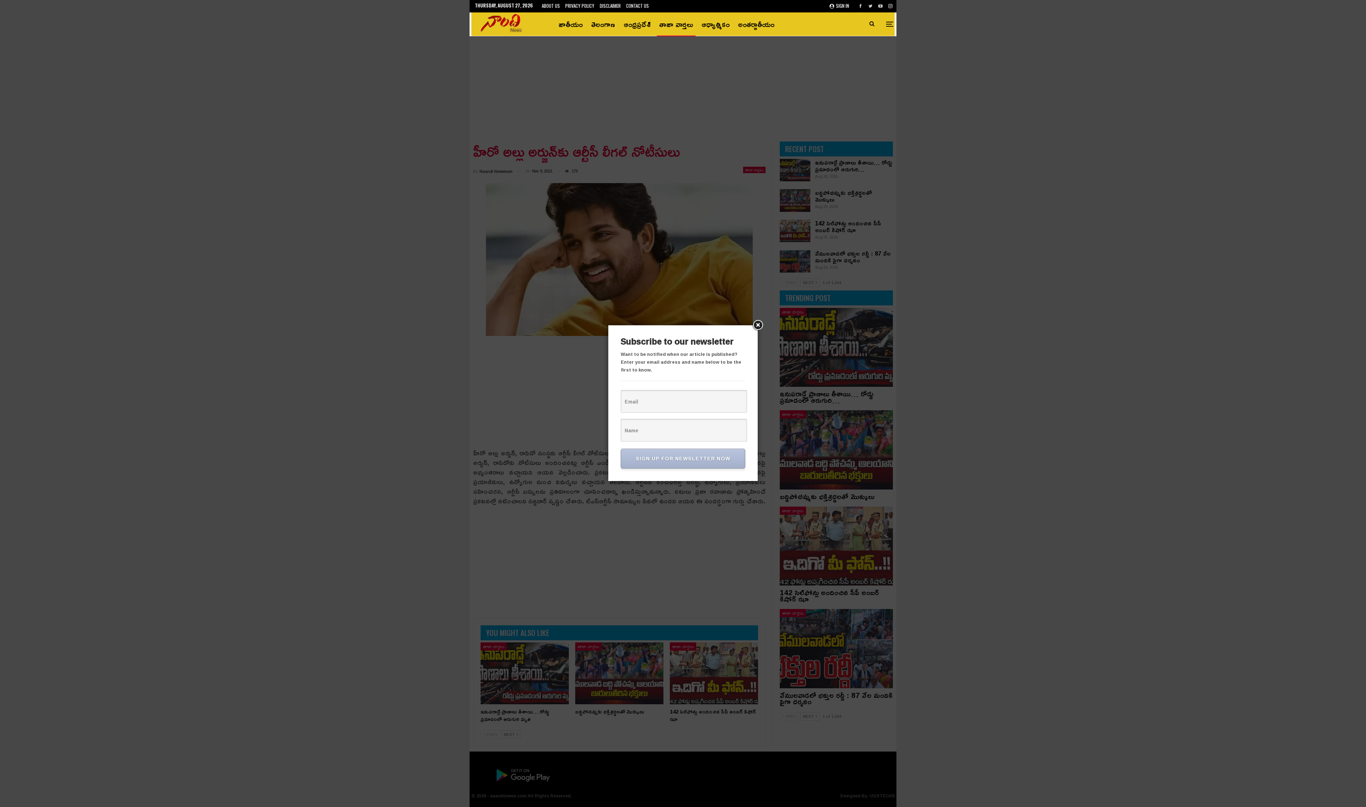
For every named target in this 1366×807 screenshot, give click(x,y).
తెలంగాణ (603, 24)
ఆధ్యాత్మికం (715, 24)
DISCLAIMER (610, 5)
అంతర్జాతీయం (756, 24)
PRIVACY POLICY (579, 5)
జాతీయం (570, 24)
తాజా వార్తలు (676, 24)
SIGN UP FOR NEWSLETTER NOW (683, 458)
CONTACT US (637, 5)
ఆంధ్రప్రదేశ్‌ (637, 24)
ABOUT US (551, 5)
